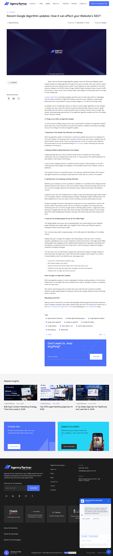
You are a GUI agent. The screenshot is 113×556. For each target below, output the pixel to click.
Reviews (74, 3)
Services (32, 3)
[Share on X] (19, 99)
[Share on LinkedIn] (14, 99)
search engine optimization (85, 326)
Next (100, 334)
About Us (55, 3)
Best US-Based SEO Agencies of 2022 (60, 307)
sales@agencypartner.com (87, 471)
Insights (47, 3)
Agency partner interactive (55, 318)
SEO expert (79, 143)
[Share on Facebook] (9, 99)
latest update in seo (67, 326)
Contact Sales (14, 446)
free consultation (90, 307)
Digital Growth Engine (57, 465)
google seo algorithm (72, 322)
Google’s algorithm (50, 97)
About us (53, 469)
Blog (51, 477)
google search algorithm (54, 322)
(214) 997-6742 (83, 468)
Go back (12, 12)
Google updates (52, 326)
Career (52, 486)
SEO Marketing (52, 330)
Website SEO (64, 330)
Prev (50, 334)
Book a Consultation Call (99, 3)
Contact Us (82, 3)
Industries (66, 3)
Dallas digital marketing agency (76, 318)
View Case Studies (69, 446)
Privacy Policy (90, 553)
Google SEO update (88, 322)
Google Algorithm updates (97, 318)
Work (41, 3)
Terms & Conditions (103, 553)
